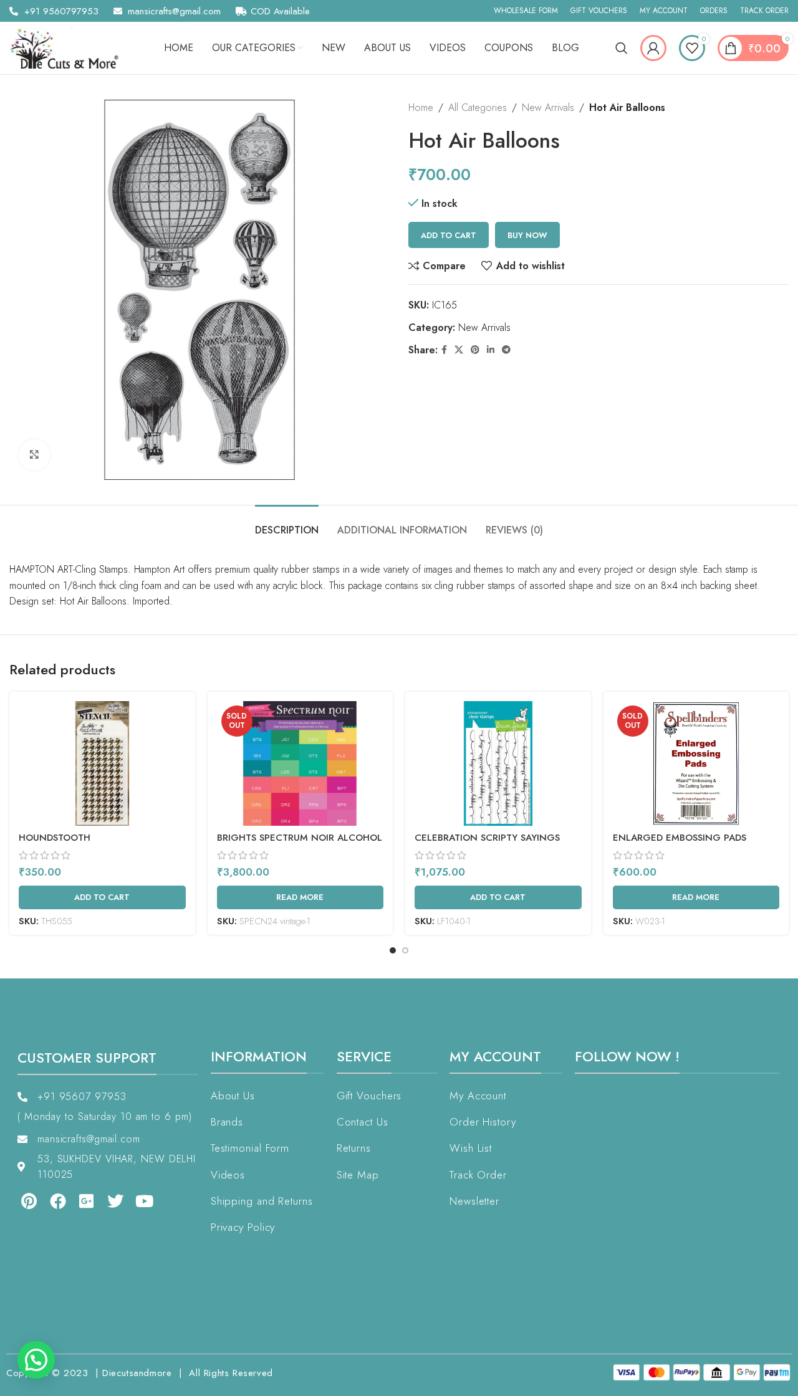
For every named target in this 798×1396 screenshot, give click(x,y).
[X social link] (459, 350)
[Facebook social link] (444, 350)
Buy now (527, 235)
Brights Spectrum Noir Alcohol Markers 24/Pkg (299, 844)
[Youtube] (144, 1201)
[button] (36, 1360)
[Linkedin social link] (490, 350)
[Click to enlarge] (34, 455)
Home (420, 107)
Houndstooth (54, 837)
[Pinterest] (28, 1201)
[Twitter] (115, 1201)
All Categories (477, 107)
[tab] (287, 524)
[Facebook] (57, 1201)
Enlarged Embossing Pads (679, 837)
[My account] (653, 48)
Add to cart (448, 235)
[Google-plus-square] (86, 1201)
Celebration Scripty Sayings (487, 837)
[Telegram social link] (506, 350)
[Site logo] (68, 47)
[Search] (621, 48)
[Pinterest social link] (475, 350)
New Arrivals (548, 107)
